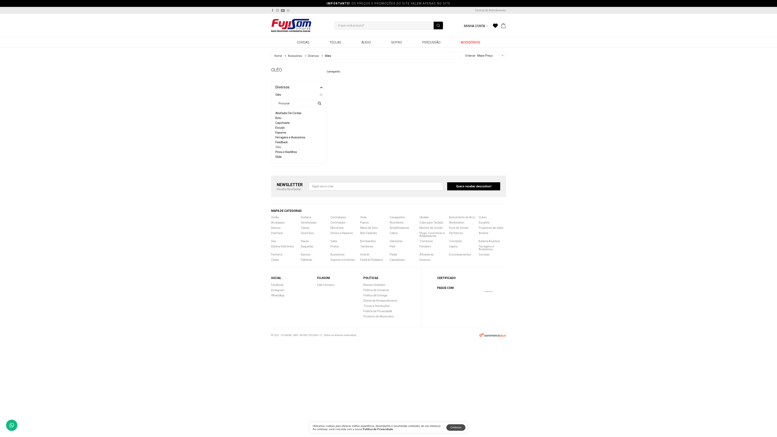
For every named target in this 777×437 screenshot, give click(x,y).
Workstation (456, 222)
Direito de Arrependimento (380, 300)
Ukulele (424, 217)
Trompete (455, 241)
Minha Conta (474, 26)
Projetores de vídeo (491, 227)
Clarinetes (396, 241)
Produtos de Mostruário (378, 316)
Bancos (276, 227)
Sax (273, 241)
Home (278, 55)
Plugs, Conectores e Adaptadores (432, 234)
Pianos (364, 222)
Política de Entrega (375, 295)
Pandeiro (425, 246)
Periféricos (456, 233)
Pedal (393, 254)
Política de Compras (376, 290)
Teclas (335, 42)
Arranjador (278, 222)
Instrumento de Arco (462, 217)
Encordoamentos (460, 254)
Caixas (305, 227)
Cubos (483, 217)
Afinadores (426, 254)
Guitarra (306, 217)
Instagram (277, 290)
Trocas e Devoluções (376, 305)
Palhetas (306, 259)
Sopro (396, 42)
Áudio (366, 42)
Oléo (278, 94)
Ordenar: (470, 55)
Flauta (305, 241)
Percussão (431, 42)
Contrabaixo (338, 217)
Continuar (455, 427)
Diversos (313, 55)
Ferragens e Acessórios (486, 248)
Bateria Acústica (489, 241)
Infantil (364, 254)
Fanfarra (276, 254)
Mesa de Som (369, 227)
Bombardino (368, 241)
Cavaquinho (397, 217)
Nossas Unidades (374, 284)
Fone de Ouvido (459, 227)
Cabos (394, 233)
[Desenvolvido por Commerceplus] (492, 335)
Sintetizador (309, 222)
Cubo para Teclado (431, 222)
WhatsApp (277, 295)
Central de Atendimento (490, 10)
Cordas (303, 42)
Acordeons (397, 222)
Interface (277, 233)
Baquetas (307, 246)
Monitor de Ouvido (431, 227)
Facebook (277, 284)
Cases (275, 259)
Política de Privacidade (377, 311)
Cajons (453, 246)
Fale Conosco (325, 284)
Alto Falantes (368, 233)
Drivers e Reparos (341, 233)
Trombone (426, 241)
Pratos (334, 246)
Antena (483, 233)
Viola (363, 217)
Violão (275, 217)
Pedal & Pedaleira (371, 259)
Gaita (333, 241)
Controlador (338, 222)
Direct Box (307, 233)
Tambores (366, 246)
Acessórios (470, 42)
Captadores (397, 259)
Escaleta (484, 222)
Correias (484, 254)
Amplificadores (399, 227)
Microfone (337, 227)
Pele (392, 246)
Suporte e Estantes (342, 259)
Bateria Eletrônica (282, 246)
